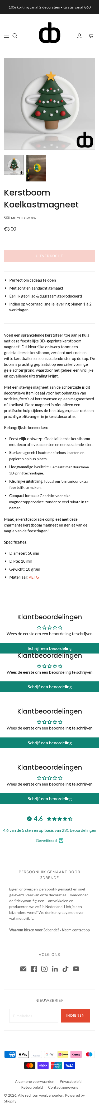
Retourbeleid (32, 1087)
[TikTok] (65, 969)
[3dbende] (49, 32)
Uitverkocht (49, 256)
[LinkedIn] (55, 969)
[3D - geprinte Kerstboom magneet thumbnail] (14, 165)
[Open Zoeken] (15, 36)
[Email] (23, 969)
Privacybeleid (71, 1081)
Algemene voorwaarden (34, 1081)
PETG (34, 577)
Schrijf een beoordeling (50, 648)
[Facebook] (34, 969)
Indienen (75, 1015)
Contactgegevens (63, 1087)
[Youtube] (76, 969)
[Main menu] (6, 36)
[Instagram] (44, 969)
